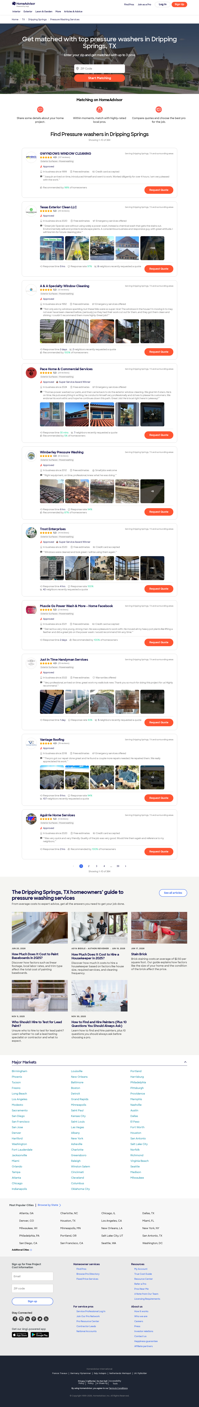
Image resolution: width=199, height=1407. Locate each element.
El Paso (134, 1121)
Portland (135, 1071)
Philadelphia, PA (29, 1235)
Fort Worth (137, 1127)
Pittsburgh (137, 1088)
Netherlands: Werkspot (120, 1373)
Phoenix (17, 1076)
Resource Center (143, 1279)
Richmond (136, 1155)
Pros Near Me (141, 1289)
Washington (19, 1144)
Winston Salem (80, 1166)
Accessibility (115, 1382)
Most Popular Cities (21, 1205)
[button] (52, 248)
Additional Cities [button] (20, 1249)
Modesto (17, 1105)
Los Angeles (19, 1099)
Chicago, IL (108, 1213)
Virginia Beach (139, 1161)
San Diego (18, 1116)
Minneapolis (78, 1105)
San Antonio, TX (152, 1235)
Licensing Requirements (147, 1298)
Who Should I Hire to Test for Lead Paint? (37, 1024)
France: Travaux (59, 1373)
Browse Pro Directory (88, 1274)
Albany (75, 1133)
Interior (16, 11)
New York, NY (150, 1228)
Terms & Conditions (118, 1388)
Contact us (140, 1336)
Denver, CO (26, 1220)
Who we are (140, 1316)
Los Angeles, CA (111, 1220)
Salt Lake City (139, 1144)
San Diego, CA (28, 1243)
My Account (140, 1269)
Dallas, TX (148, 1213)
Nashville (136, 1105)
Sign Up (179, 4)
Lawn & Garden (43, 11)
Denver (16, 1133)
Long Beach (19, 1093)
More (58, 11)
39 (118, 866)
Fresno (16, 1088)
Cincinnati (77, 1172)
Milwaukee (137, 1177)
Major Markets (24, 1062)
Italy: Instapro (100, 1373)
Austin (134, 1110)
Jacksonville (19, 1155)
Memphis (136, 1099)
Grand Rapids (79, 1099)
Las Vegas (77, 1127)
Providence (137, 1093)
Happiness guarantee (146, 1341)
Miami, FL (148, 1220)
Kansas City (78, 1116)
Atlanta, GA (26, 1213)
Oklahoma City (80, 1189)
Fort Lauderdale (22, 1149)
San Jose (17, 1127)
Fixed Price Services (87, 1279)
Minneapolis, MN (70, 1228)
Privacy (81, 1382)
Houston (135, 1133)
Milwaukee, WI (28, 1228)
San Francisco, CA (71, 1243)
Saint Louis (78, 1121)
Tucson (16, 1082)
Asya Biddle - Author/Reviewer (90, 948)
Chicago (17, 1183)
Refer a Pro (140, 1284)
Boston (75, 1088)
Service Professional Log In (90, 1311)
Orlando (17, 1166)
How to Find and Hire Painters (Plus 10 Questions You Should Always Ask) (99, 1024)
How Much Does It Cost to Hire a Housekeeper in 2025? (95, 956)
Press (137, 1326)
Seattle (135, 1166)
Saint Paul (77, 1110)
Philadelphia (138, 1082)
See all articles (173, 892)
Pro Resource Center (87, 1321)
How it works (141, 1311)
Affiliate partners (143, 1346)
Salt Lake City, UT (112, 1235)
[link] (99, 157)
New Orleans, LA (112, 1228)
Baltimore (77, 1082)
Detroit (75, 1093)
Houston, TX (68, 1220)
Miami (15, 1161)
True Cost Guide (143, 1274)
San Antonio (138, 1138)
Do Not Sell (102, 1382)
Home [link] (15, 19)
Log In (163, 4)
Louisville (77, 1071)
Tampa (16, 1172)
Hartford (17, 1138)
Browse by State (48, 1205)
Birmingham (19, 1071)
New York (77, 1138)
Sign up (32, 1301)
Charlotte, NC (69, 1213)
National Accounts (86, 1331)
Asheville (76, 1144)
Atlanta (16, 1177)
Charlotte (77, 1149)
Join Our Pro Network (88, 1316)
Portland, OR (68, 1235)
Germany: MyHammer (80, 1373)
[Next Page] (125, 866)
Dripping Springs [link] (37, 19)
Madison (135, 1172)
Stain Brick (139, 954)
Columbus (77, 1183)
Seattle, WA (108, 1243)
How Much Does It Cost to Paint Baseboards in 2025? (35, 956)
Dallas (134, 1116)
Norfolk (135, 1149)
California (90, 1382)
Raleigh (76, 1161)
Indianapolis (19, 1189)
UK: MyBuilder (140, 1373)
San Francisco (21, 1121)
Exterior (28, 11)
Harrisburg (137, 1076)
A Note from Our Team (146, 1294)
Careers (138, 1321)
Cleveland (77, 1177)
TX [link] (23, 19)
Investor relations (143, 1331)
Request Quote (158, 190)
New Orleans (79, 1076)
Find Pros (81, 1269)
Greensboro (78, 1155)
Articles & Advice (73, 11)
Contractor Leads (86, 1326)
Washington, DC (152, 1243)
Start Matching (99, 78)
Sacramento (20, 1110)
